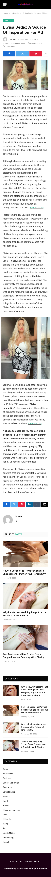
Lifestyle (8, 21)
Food (5, 801)
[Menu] (5, 4)
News (5, 824)
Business (7, 778)
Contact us (16, 861)
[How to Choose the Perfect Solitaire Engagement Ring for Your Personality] (25, 554)
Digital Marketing (11, 783)
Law (5, 815)
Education (7, 787)
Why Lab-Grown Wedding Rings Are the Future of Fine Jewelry (33, 727)
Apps (5, 769)
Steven (14, 39)
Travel (6, 842)
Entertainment (9, 792)
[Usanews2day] (25, 4)
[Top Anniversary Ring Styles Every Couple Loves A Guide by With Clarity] (25, 637)
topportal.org (37, 207)
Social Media (9, 833)
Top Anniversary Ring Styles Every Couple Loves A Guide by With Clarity (33, 744)
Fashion (6, 796)
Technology (8, 837)
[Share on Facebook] (9, 53)
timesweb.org (35, 423)
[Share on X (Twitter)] (22, 53)
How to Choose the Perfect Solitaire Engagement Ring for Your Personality (34, 710)
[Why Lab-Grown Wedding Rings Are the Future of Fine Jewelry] (25, 596)
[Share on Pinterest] (35, 53)
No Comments (36, 43)
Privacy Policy (33, 861)
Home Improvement (12, 810)
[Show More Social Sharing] (45, 53)
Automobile (8, 774)
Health (6, 805)
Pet (4, 828)
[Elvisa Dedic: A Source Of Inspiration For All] (25, 75)
